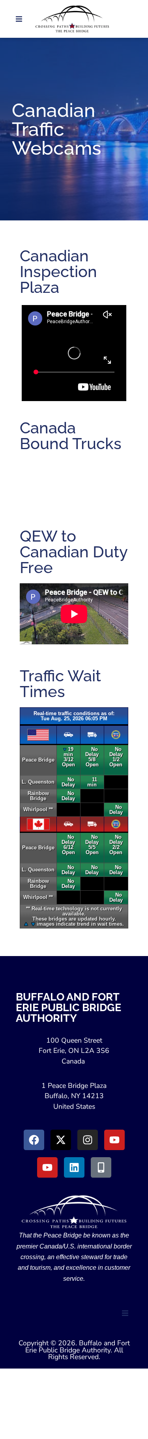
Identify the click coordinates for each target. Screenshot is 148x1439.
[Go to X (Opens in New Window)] (61, 1140)
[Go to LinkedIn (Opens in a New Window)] (74, 1167)
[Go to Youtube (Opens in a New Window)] (114, 1140)
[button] (19, 19)
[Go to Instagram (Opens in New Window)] (87, 1140)
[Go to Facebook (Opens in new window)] (34, 1140)
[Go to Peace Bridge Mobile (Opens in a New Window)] (101, 1167)
